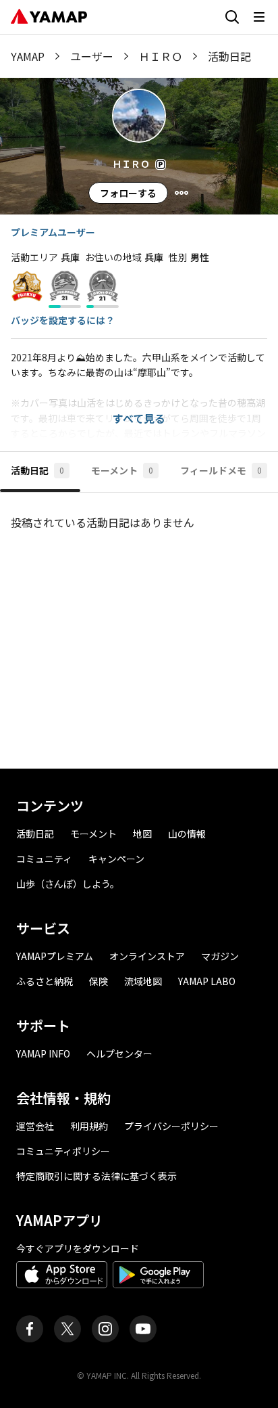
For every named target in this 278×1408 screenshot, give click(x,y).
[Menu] (181, 193)
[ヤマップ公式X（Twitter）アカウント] (67, 1328)
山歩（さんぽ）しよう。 (67, 883)
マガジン (220, 956)
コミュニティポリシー (63, 1151)
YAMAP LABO (206, 981)
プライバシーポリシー (171, 1126)
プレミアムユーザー (53, 232)
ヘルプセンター (119, 1053)
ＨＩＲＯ (160, 56)
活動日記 (35, 833)
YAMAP (28, 56)
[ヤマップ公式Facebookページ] (29, 1328)
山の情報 (187, 833)
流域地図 (143, 981)
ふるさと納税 (44, 981)
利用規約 (89, 1126)
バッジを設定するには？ (63, 320)
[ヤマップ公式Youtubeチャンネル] (143, 1328)
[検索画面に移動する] (232, 16)
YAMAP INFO (43, 1053)
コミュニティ (44, 858)
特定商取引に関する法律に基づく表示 (96, 1176)
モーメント (93, 833)
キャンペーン (116, 858)
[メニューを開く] (259, 16)
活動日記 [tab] (37, 470)
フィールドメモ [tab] (221, 470)
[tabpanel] (139, 625)
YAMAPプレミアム (54, 956)
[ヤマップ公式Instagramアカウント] (105, 1328)
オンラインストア (147, 956)
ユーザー (91, 56)
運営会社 (35, 1126)
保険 (98, 981)
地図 (142, 833)
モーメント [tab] (122, 470)
